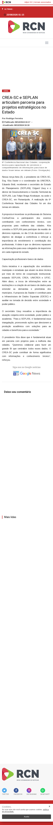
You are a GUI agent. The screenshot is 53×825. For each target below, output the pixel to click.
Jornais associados (42, 2)
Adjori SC (28, 2)
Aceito (26, 817)
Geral (6, 91)
